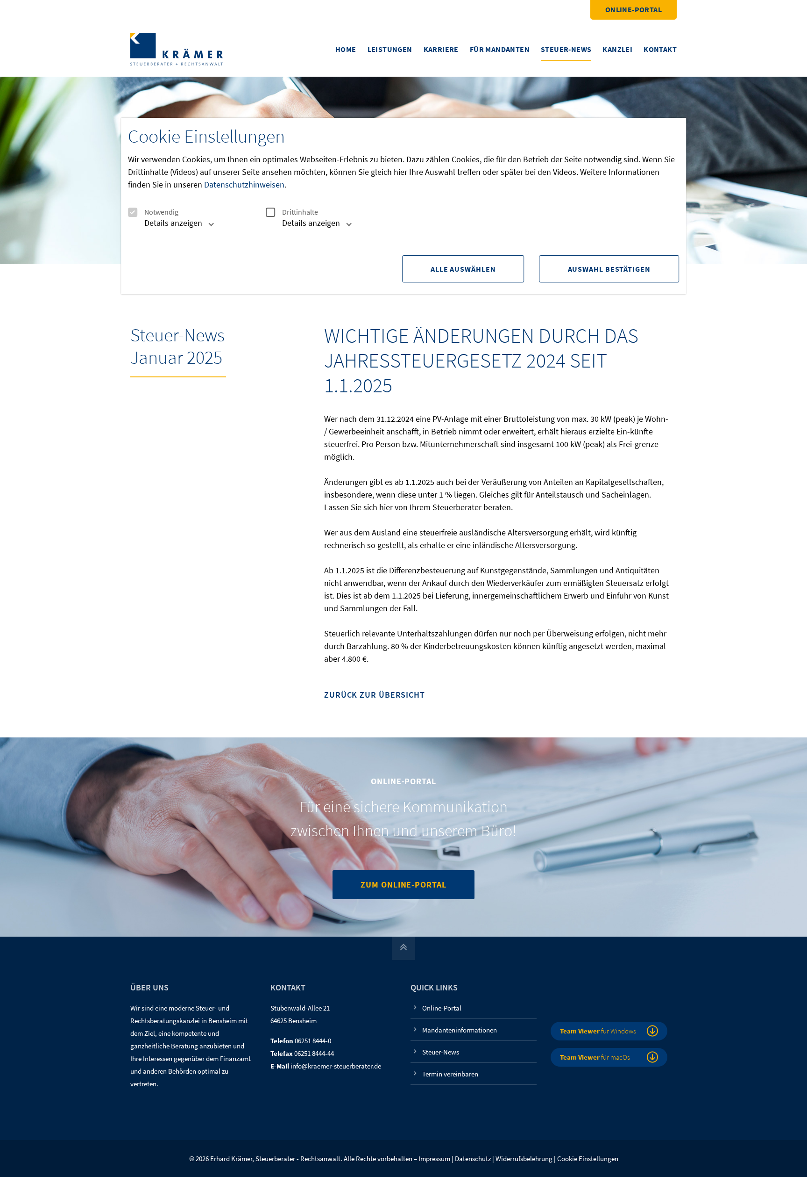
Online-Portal (633, 9)
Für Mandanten (500, 49)
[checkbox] (132, 212)
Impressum (434, 1158)
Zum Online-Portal (403, 884)
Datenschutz (473, 1158)
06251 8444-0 (313, 1040)
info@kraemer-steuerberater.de (335, 1065)
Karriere (441, 49)
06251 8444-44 (314, 1053)
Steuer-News (566, 49)
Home (345, 49)
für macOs (595, 1057)
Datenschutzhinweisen (244, 184)
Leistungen (390, 49)
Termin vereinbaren (450, 1073)
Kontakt (660, 49)
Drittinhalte (300, 212)
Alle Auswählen (463, 269)
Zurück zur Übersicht (374, 695)
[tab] (168, 227)
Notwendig (161, 212)
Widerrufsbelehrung (524, 1158)
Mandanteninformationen (459, 1029)
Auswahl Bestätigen (609, 269)
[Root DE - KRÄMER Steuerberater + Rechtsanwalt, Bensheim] (176, 48)
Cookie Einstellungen (587, 1158)
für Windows (598, 1030)
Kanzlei (617, 49)
